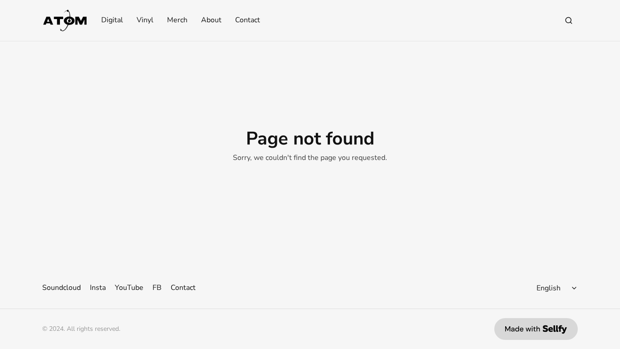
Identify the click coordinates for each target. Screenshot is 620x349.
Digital (112, 20)
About (211, 20)
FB (157, 288)
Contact (247, 20)
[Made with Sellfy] (536, 329)
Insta (98, 288)
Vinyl (145, 20)
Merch (177, 20)
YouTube (129, 288)
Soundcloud (61, 288)
